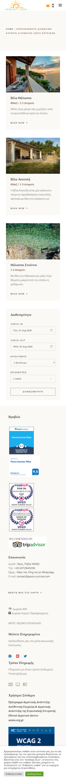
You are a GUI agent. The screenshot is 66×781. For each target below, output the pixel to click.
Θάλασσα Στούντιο (24, 265)
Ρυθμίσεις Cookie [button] (14, 774)
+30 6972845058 (24, 568)
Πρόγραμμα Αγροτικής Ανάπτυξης (29, 702)
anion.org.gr (16, 720)
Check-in (17, 324)
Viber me (22, 572)
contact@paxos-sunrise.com (33, 576)
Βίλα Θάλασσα (21, 98)
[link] (16, 5)
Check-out (18, 340)
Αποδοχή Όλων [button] (34, 774)
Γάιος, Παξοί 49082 (28, 564)
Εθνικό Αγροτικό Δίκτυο (23, 715)
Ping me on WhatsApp (41, 572)
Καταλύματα (19, 357)
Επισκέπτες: (19, 372)
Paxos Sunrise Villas (21, 437)
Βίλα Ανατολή (20, 179)
